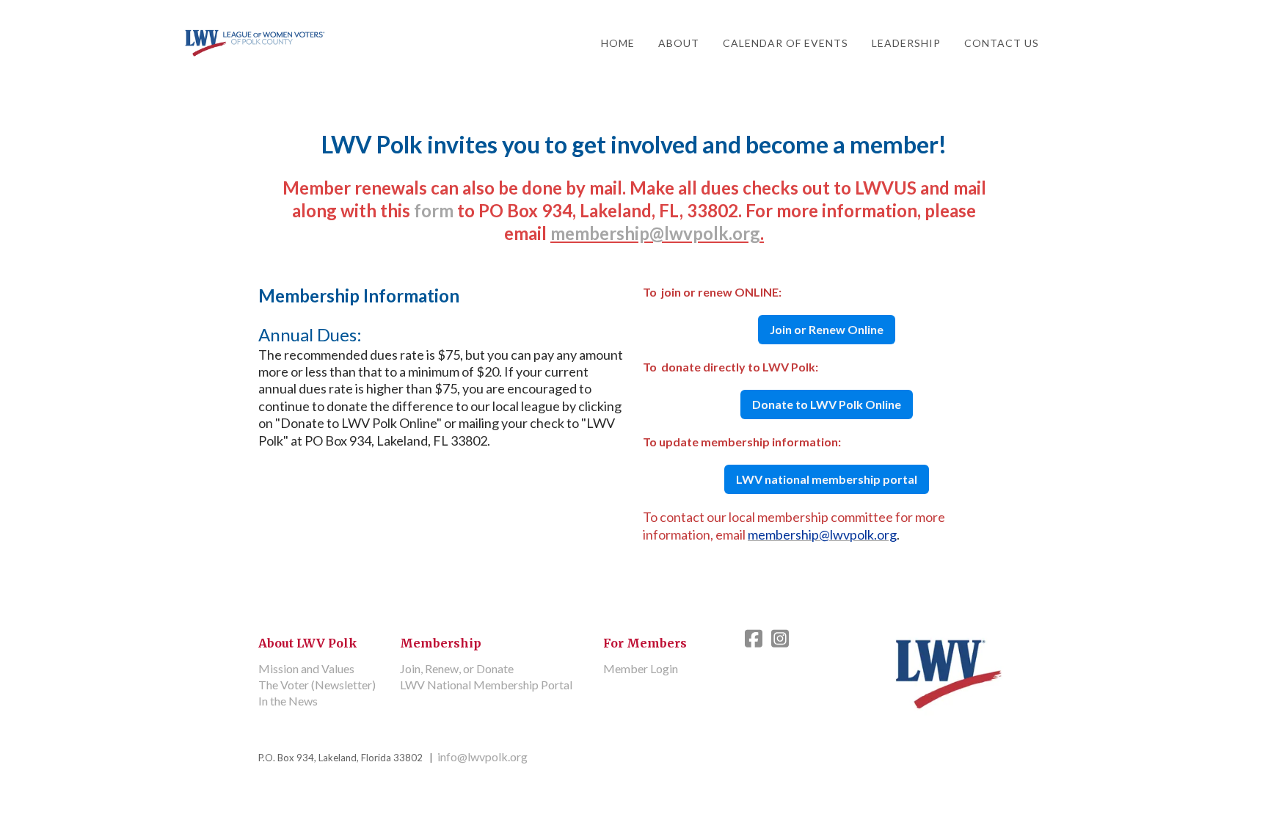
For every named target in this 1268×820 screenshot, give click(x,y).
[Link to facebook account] (753, 638)
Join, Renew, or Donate (457, 668)
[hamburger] (346, 41)
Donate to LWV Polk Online (826, 404)
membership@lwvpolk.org (655, 233)
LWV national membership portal (826, 479)
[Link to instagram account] (780, 638)
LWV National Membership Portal (486, 685)
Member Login (640, 668)
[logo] (255, 43)
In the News (288, 701)
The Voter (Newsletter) (317, 685)
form (433, 210)
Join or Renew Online (826, 329)
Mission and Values (306, 668)
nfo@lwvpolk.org (482, 756)
